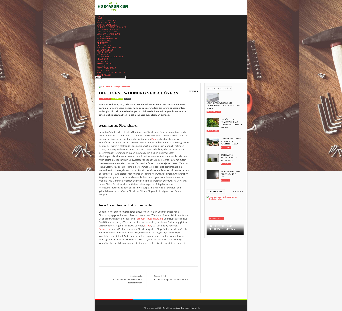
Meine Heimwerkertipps (171, 308)
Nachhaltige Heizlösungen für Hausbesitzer (229, 157)
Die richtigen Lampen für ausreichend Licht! (230, 174)
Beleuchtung (105, 229)
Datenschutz (195, 308)
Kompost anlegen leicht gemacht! (170, 279)
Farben (147, 225)
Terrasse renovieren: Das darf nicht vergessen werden (231, 141)
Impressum (185, 308)
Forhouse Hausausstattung (149, 218)
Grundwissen (117, 99)
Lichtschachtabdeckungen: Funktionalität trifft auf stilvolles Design (224, 105)
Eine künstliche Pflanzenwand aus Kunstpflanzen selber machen (231, 123)
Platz (153, 139)
